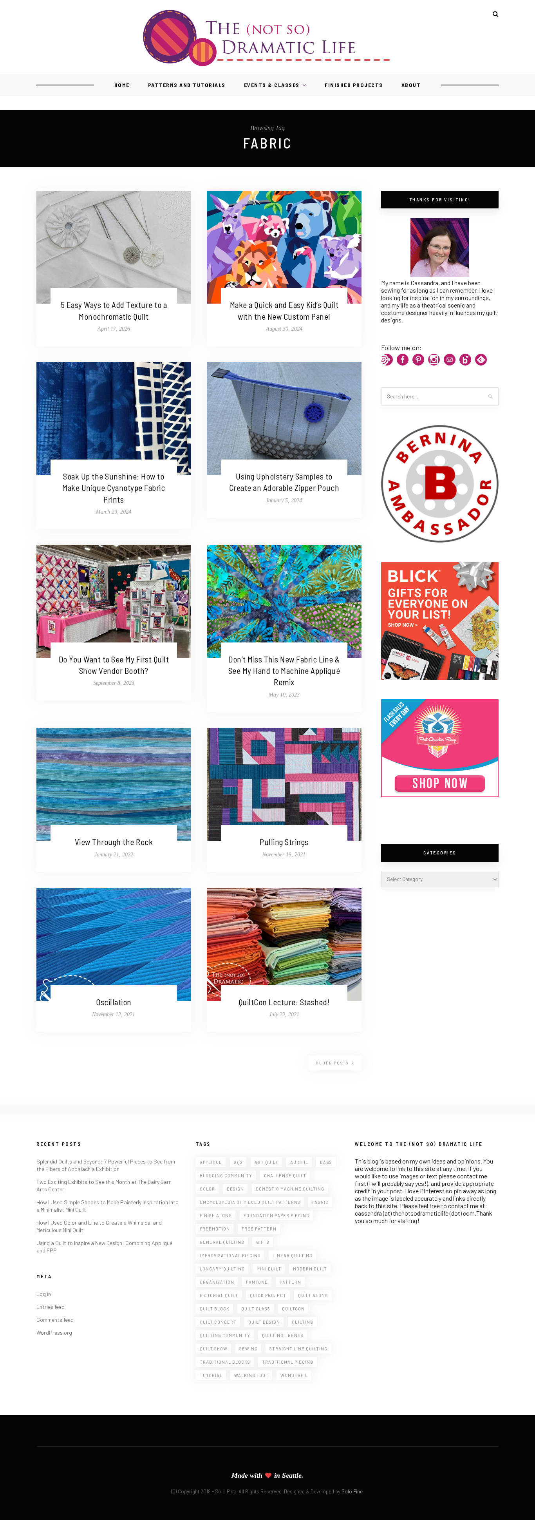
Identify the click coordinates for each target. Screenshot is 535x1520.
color (207, 1188)
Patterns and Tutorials (187, 84)
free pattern (259, 1228)
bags (326, 1162)
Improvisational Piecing (230, 1255)
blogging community (226, 1175)
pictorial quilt (219, 1295)
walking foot (251, 1375)
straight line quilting (298, 1348)
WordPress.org (54, 1332)
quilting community (225, 1335)
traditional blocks (225, 1361)
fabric (320, 1202)
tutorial (211, 1375)
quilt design (264, 1322)
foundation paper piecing (276, 1215)
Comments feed (55, 1319)
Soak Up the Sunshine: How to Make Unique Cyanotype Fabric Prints (113, 487)
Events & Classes (272, 84)
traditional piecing (287, 1361)
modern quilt (310, 1268)
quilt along (313, 1295)
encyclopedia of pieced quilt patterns (250, 1202)
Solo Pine (352, 1491)
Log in (43, 1293)
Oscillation (114, 1002)
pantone (257, 1282)
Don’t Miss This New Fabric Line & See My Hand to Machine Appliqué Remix (284, 670)
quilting (302, 1322)
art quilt (266, 1162)
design (235, 1188)
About (411, 84)
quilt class (255, 1308)
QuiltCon (293, 1308)
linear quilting (293, 1255)
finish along (216, 1215)
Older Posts (333, 1062)
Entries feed (50, 1306)
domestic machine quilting (290, 1188)
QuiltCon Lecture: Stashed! (284, 1002)
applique (211, 1162)
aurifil (299, 1162)
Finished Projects (354, 84)
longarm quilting (222, 1268)
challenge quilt (285, 1175)
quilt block (215, 1308)
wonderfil (294, 1375)
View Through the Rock (114, 842)
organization (217, 1282)
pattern (290, 1282)
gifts (262, 1242)
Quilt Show (214, 1348)
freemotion (215, 1228)
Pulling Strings (284, 842)
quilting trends (283, 1335)
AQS (238, 1162)
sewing (248, 1348)
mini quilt (269, 1268)
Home (122, 84)
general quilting (222, 1242)
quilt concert (218, 1322)
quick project (268, 1295)
